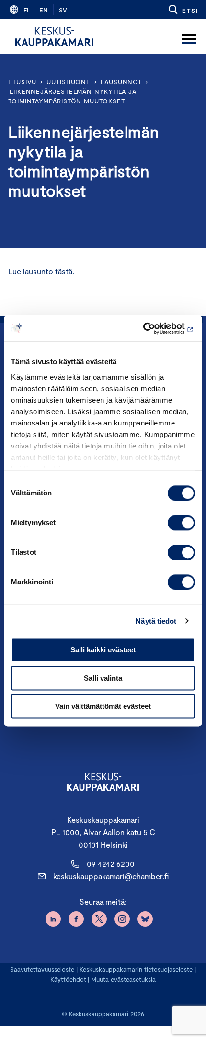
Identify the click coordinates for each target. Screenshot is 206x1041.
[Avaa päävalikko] (189, 36)
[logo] (54, 36)
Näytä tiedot (156, 621)
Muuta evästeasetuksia (123, 979)
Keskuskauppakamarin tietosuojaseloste (135, 969)
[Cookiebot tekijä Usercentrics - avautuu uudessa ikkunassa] (153, 328)
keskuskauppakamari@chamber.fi (111, 876)
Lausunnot (121, 82)
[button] (183, 9)
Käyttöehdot (68, 979)
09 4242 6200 (111, 863)
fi (25, 10)
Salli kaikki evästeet (103, 650)
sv (63, 10)
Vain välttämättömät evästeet (103, 706)
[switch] (181, 522)
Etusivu (22, 82)
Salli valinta (103, 678)
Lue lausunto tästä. (41, 271)
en (43, 10)
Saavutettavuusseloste (42, 969)
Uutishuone (68, 82)
